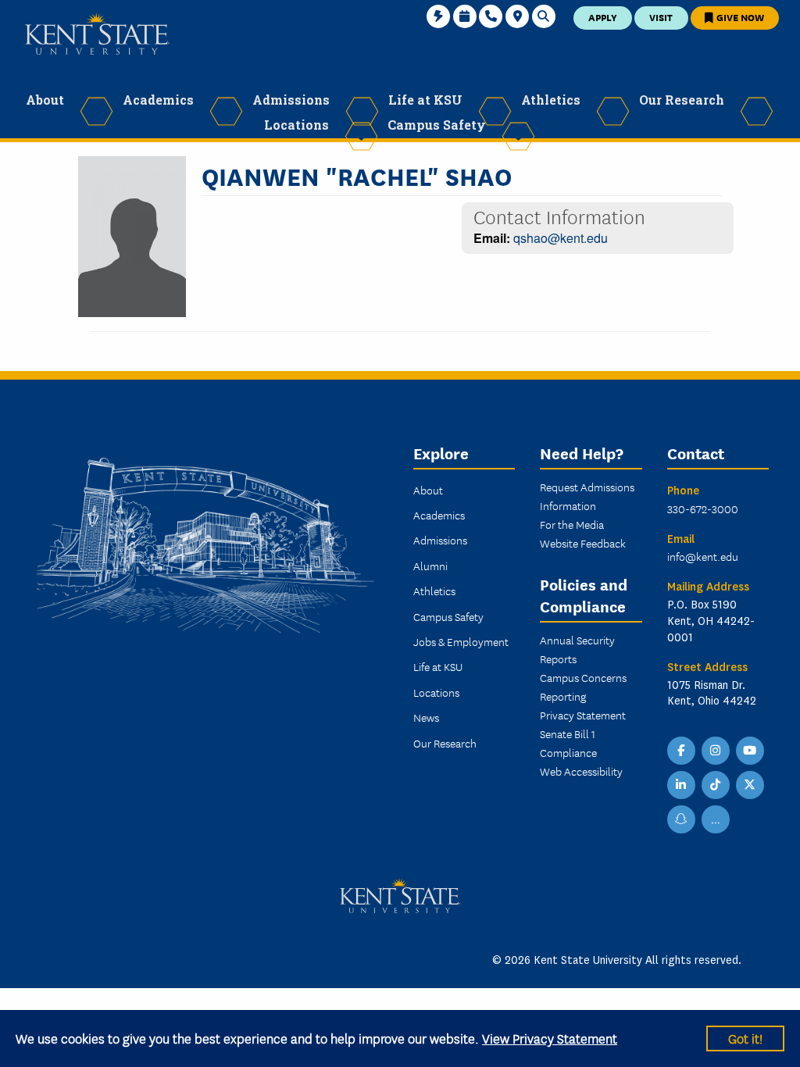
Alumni (430, 565)
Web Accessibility (581, 771)
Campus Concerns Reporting (583, 687)
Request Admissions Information (587, 496)
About (428, 489)
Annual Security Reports (577, 649)
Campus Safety (448, 616)
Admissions (440, 539)
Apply (602, 17)
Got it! (745, 1037)
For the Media (572, 524)
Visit (661, 17)
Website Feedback (583, 542)
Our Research (445, 742)
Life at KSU (437, 666)
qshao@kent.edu (560, 238)
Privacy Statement (583, 714)
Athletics (434, 590)
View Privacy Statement (549, 1037)
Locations (436, 692)
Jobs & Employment (461, 641)
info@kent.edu (702, 556)
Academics (439, 514)
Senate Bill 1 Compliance (568, 743)
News (426, 717)
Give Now (739, 17)
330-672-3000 (702, 508)
